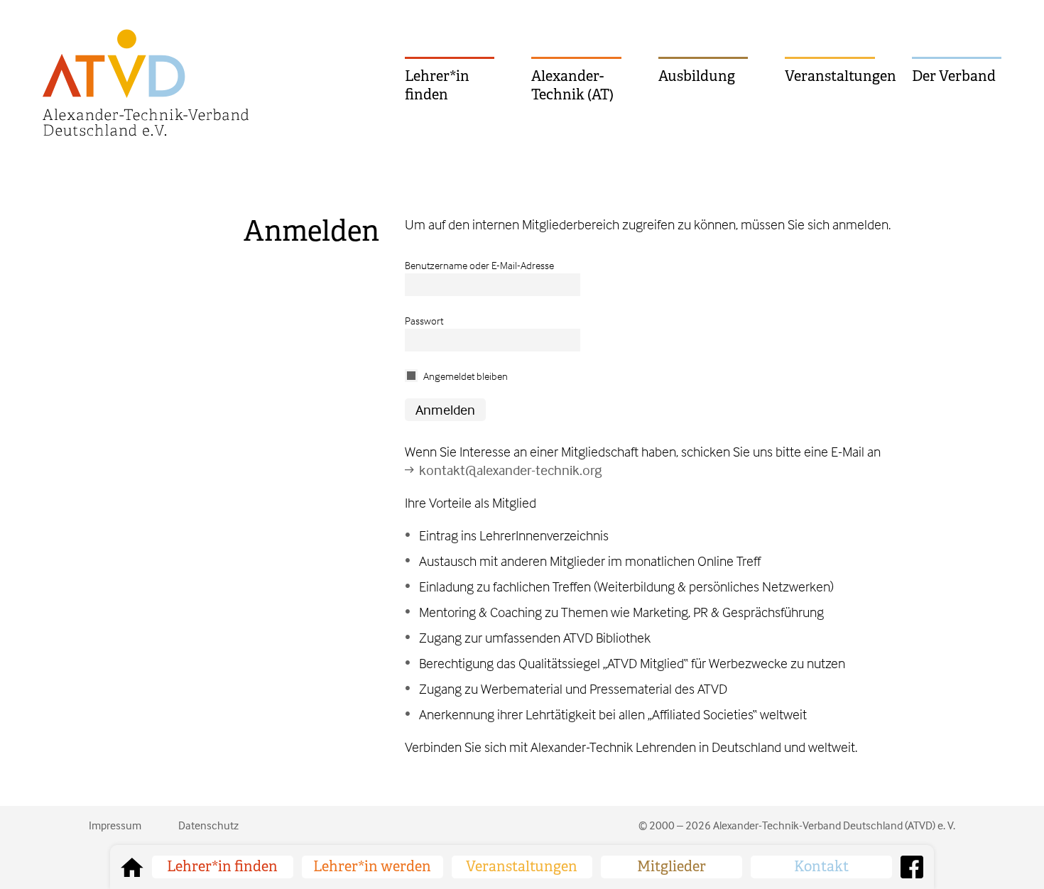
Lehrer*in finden (437, 85)
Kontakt (821, 867)
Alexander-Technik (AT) (572, 85)
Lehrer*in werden (372, 867)
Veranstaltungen (829, 76)
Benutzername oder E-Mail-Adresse (479, 265)
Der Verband (954, 76)
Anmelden (311, 231)
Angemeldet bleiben (465, 376)
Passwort (424, 320)
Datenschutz (208, 825)
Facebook (912, 867)
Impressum (115, 825)
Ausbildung (696, 76)
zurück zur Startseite (132, 867)
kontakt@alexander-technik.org (510, 470)
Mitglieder (671, 867)
